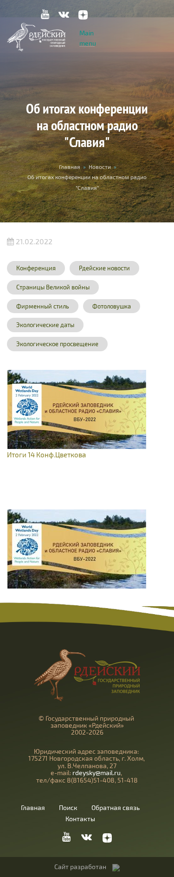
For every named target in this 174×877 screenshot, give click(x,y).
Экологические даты (45, 324)
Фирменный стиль (42, 306)
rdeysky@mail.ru (96, 773)
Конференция (36, 268)
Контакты (80, 819)
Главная (69, 166)
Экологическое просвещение (57, 344)
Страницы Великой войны (53, 287)
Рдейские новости (104, 268)
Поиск (68, 807)
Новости (100, 166)
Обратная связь (115, 807)
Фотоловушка (111, 306)
